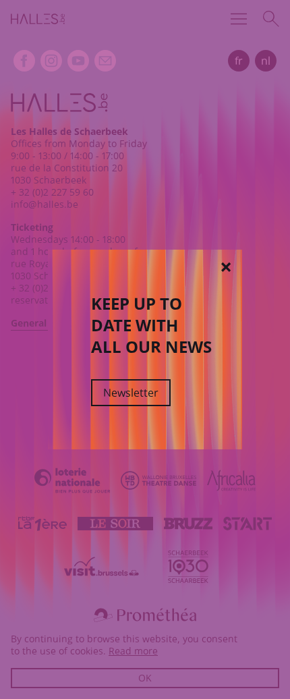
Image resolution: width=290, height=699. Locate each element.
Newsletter (130, 392)
